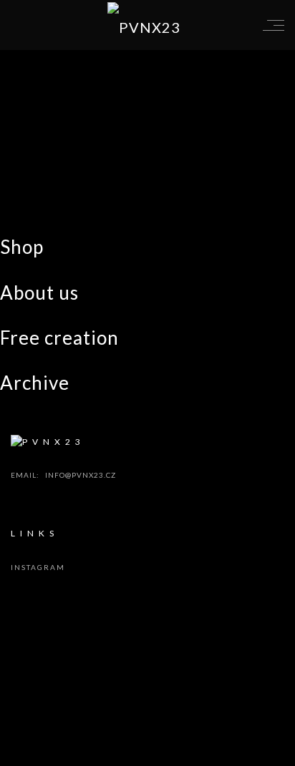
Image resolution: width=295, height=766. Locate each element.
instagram (38, 567)
